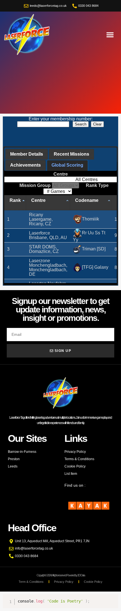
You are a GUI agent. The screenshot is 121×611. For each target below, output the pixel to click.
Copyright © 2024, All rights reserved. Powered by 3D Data (61, 575)
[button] (110, 35)
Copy (111, 598)
